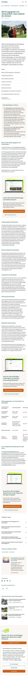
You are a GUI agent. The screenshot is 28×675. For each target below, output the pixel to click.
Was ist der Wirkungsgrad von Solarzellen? (10, 72)
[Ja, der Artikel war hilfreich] (3, 588)
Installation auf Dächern (16, 268)
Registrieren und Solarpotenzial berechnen (14, 211)
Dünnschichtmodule (5, 84)
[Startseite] (2, 5)
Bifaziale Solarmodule (6, 87)
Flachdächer (20, 344)
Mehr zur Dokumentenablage (11, 394)
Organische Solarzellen (6, 81)
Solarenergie (21, 5)
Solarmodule (23, 162)
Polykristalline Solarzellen (7, 75)
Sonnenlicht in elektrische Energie (9, 153)
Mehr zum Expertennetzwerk (11, 510)
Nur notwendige (14, 664)
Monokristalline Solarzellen (7, 78)
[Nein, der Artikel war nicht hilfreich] (6, 588)
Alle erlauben (14, 671)
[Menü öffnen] (25, 2)
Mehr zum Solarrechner (10, 214)
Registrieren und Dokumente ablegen (13, 390)
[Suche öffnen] (23, 2)
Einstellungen (14, 667)
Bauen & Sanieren (14, 5)
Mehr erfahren (18, 659)
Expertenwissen (7, 5)
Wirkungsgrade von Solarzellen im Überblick (11, 91)
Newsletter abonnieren (14, 642)
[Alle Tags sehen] (21, 602)
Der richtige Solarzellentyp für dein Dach (10, 94)
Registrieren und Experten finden (12, 506)
